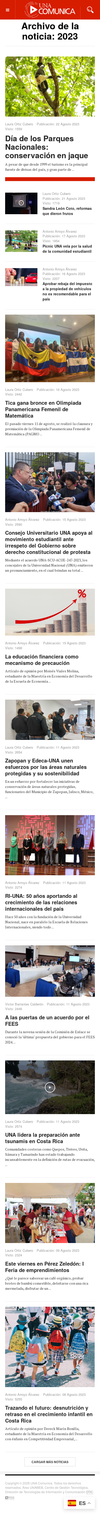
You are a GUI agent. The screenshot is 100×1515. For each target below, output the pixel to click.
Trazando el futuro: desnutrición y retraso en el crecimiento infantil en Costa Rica (49, 1414)
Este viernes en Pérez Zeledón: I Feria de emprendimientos (44, 1267)
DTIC (89, 1492)
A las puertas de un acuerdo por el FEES (47, 1020)
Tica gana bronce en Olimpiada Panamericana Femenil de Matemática (43, 409)
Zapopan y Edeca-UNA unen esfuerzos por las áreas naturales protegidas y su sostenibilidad (46, 767)
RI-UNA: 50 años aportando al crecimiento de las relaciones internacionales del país (41, 902)
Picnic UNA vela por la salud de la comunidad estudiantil (67, 248)
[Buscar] (90, 9)
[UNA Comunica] (50, 9)
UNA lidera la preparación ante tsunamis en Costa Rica (42, 1138)
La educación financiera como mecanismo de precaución (41, 659)
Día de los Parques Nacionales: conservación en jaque (46, 147)
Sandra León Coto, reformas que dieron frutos (67, 211)
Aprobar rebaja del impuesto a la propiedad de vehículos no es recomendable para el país (67, 291)
